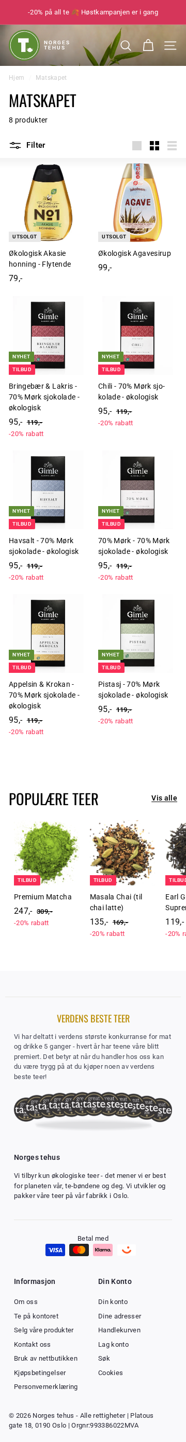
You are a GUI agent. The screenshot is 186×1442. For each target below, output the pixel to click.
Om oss (26, 1302)
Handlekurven (119, 1330)
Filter (34, 145)
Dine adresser (120, 1316)
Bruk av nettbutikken (46, 1358)
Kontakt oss (32, 1344)
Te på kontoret (36, 1316)
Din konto (113, 1302)
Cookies (110, 1373)
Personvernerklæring (46, 1387)
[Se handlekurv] (148, 45)
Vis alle (164, 798)
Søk (104, 1358)
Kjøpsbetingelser (40, 1373)
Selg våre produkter (44, 1330)
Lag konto (113, 1344)
